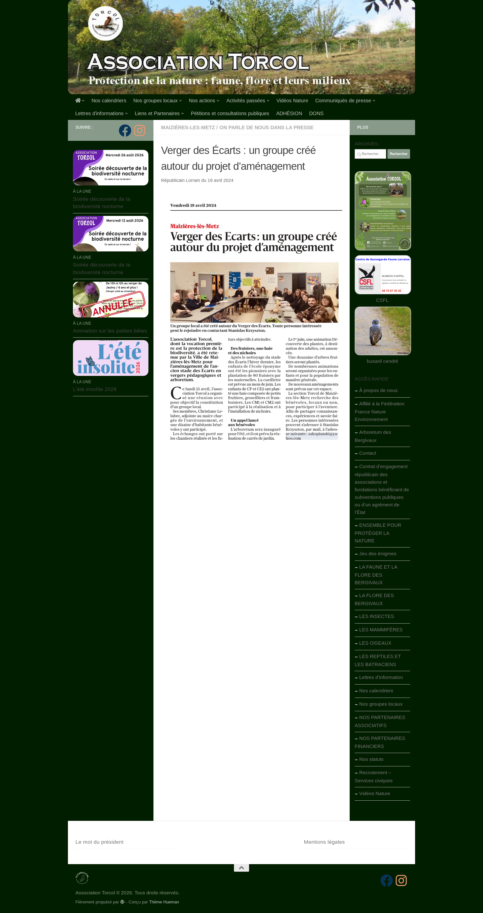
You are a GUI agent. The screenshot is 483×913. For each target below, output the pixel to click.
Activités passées (245, 100)
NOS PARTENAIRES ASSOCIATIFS (380, 721)
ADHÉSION (289, 113)
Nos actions (202, 100)
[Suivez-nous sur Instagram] (139, 130)
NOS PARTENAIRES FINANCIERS (380, 742)
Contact (367, 453)
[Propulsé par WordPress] (122, 902)
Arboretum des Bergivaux (373, 436)
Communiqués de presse (343, 100)
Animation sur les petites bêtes (110, 331)
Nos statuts (371, 759)
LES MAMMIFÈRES (381, 629)
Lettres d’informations (99, 113)
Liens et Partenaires (157, 113)
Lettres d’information (381, 677)
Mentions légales (324, 842)
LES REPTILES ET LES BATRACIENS (378, 660)
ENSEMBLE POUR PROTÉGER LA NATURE (378, 533)
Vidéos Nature (292, 100)
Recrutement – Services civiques (374, 776)
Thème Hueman (164, 902)
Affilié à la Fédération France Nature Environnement (380, 411)
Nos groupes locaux (155, 100)
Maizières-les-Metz (188, 127)
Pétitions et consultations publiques (230, 113)
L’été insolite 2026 (95, 389)
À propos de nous (378, 390)
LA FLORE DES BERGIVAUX (374, 599)
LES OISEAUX (375, 643)
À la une (82, 191)
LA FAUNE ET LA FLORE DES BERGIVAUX (376, 574)
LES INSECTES (376, 616)
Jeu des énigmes (377, 553)
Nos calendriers (109, 100)
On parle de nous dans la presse (266, 127)
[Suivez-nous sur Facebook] (125, 130)
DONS (316, 113)
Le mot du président (99, 842)
